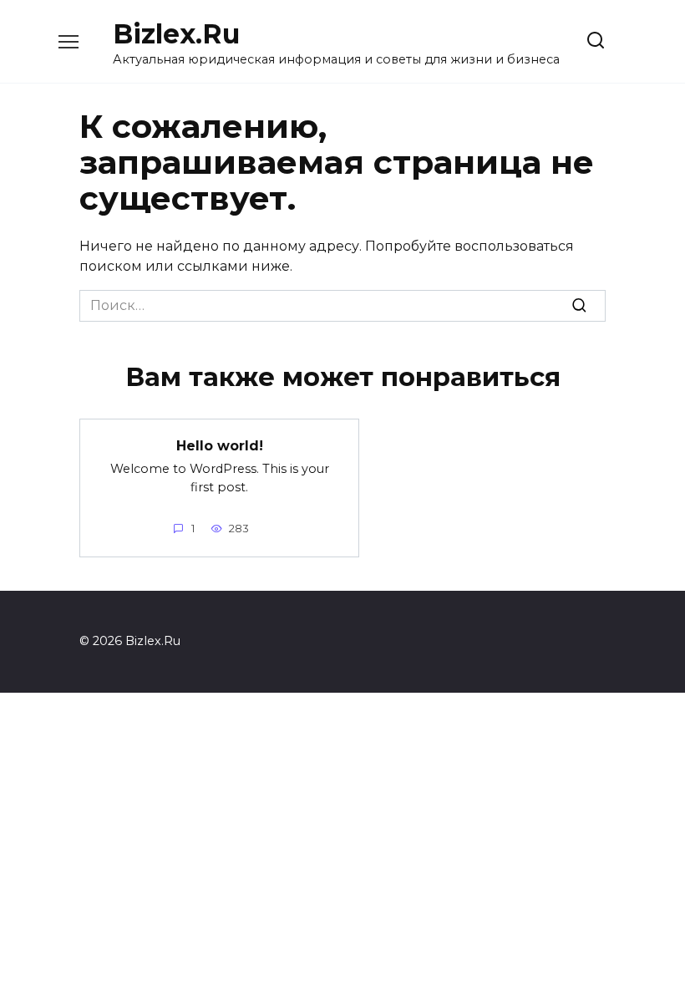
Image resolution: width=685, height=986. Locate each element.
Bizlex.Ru (176, 34)
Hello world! (219, 445)
